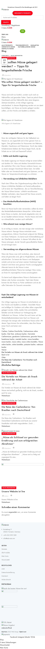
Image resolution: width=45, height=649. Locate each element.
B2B (22, 31)
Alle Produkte (6, 553)
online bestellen (17, 344)
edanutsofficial (7, 628)
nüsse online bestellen (29, 342)
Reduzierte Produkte (23, 13)
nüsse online (16, 342)
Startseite (5, 55)
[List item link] (22, 535)
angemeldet (13, 512)
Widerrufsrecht (6, 580)
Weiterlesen (6, 395)
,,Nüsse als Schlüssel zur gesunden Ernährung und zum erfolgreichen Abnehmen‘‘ (20, 440)
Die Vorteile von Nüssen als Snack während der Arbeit (19, 378)
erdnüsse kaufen (21, 334)
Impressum (5, 576)
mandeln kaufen (21, 339)
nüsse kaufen (6, 342)
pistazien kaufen (30, 344)
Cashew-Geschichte (15, 331)
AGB (3, 569)
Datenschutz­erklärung (8, 572)
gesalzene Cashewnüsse (21, 336)
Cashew (4, 331)
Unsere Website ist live (13, 491)
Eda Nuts (10, 334)
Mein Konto (5, 556)
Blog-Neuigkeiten (16, 55)
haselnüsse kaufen (8, 339)
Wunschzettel (6, 560)
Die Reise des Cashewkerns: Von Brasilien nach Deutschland (18, 408)
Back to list (5, 355)
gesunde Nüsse (36, 336)
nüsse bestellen (33, 339)
